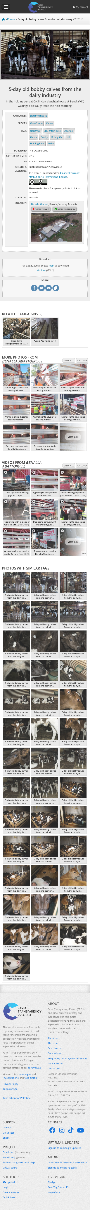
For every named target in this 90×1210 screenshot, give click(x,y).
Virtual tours (10, 1167)
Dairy (51, 143)
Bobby (44, 137)
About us (53, 1038)
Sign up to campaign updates (64, 1147)
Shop (6, 1137)
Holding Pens (37, 143)
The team (53, 1043)
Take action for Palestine (17, 1098)
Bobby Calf (57, 137)
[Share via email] (48, 288)
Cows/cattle (36, 123)
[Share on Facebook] (34, 288)
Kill (68, 137)
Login (6, 1187)
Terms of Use (10, 1088)
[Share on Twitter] (41, 288)
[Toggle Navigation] (6, 7)
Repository (13, 1157)
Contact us (54, 1068)
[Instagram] (62, 1130)
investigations (11, 1077)
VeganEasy (54, 1192)
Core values (54, 1053)
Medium (40, 270)
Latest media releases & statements (67, 1162)
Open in (41, 209)
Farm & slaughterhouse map (19, 1162)
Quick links (9, 1197)
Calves (49, 123)
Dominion (17, 1152)
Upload (82, 360)
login (51, 265)
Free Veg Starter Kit (58, 1187)
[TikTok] (71, 1130)
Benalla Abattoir (39, 204)
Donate (7, 1127)
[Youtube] (80, 1130)
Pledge (51, 1182)
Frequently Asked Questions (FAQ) (67, 1058)
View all (69, 360)
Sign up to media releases (62, 1167)
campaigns (25, 1074)
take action (30, 1077)
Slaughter (35, 130)
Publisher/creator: (38, 166)
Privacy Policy (10, 1083)
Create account (11, 1192)
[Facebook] (52, 1130)
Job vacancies (55, 1063)
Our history (54, 1048)
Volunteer (8, 1132)
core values (34, 1067)
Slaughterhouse (38, 115)
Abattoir (68, 130)
